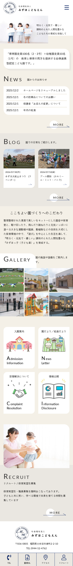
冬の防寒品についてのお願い (39, 97)
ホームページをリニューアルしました (44, 90)
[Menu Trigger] (67, 7)
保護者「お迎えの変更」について (42, 104)
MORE (58, 124)
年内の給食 (29, 110)
